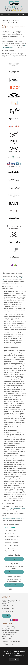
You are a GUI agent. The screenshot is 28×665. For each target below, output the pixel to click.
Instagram (16, 620)
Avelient (22, 655)
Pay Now (14, 559)
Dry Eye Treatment (10, 548)
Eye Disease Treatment (11, 545)
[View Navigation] (2, 14)
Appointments (21, 14)
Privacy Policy (7, 655)
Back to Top (14, 659)
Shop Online (15, 572)
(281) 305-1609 (10, 608)
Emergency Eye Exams (11, 542)
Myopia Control (9, 551)
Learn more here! (12, 57)
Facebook (11, 620)
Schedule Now (15, 585)
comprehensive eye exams (18, 508)
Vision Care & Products (11, 524)
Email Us (6, 616)
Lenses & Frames (10, 527)
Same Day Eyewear (10, 530)
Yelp (14, 620)
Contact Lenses (9, 533)
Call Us (10, 14)
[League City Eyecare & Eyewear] (14, 6)
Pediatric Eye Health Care (12, 539)
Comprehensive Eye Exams (12, 536)
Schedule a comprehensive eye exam (12, 518)
